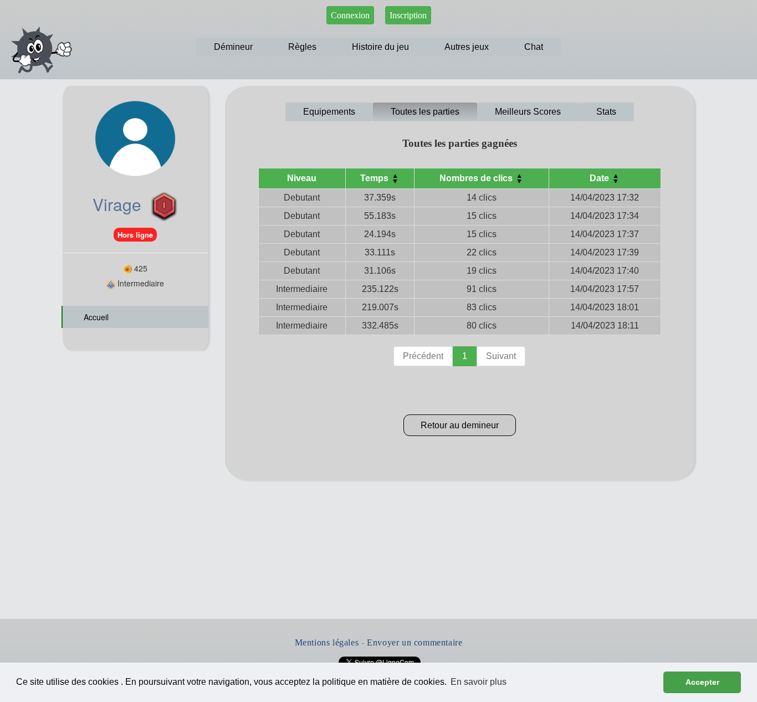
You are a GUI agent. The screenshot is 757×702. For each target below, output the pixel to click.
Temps (375, 178)
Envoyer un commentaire (414, 642)
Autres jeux (466, 47)
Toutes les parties (425, 111)
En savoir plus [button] (479, 681)
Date (600, 178)
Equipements (329, 111)
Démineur (233, 47)
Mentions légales (327, 642)
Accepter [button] (702, 682)
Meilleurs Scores (528, 111)
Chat (533, 47)
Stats (606, 111)
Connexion (350, 15)
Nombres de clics (477, 178)
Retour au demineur (460, 425)
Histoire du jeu (380, 47)
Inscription (408, 15)
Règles (302, 47)
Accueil (95, 316)
